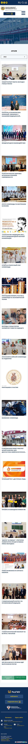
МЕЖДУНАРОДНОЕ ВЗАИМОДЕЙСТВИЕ (13, 143)
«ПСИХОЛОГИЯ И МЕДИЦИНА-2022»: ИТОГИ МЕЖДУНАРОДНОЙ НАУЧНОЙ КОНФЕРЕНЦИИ (13, 236)
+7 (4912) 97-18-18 (8, 725)
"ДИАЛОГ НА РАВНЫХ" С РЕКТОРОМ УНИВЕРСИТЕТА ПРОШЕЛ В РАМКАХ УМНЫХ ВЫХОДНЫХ (13, 542)
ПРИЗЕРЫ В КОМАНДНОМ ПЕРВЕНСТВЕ (14, 509)
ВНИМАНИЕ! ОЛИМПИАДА (10, 418)
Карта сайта (19, 717)
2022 (14, 21)
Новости (10, 21)
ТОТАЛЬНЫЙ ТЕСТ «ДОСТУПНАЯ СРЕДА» (14, 479)
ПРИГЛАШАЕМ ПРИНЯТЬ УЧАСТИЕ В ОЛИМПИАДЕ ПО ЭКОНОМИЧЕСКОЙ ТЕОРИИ (13, 297)
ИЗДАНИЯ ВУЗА (13, 702)
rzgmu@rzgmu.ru (20, 725)
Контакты (8, 717)
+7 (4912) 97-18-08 (8, 727)
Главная (4, 21)
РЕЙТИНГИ (14, 696)
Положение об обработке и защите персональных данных (6, 739)
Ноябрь (18, 21)
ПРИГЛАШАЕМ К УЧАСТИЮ (10, 387)
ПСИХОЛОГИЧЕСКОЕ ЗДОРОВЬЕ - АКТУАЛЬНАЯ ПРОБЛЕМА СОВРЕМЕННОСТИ (12, 175)
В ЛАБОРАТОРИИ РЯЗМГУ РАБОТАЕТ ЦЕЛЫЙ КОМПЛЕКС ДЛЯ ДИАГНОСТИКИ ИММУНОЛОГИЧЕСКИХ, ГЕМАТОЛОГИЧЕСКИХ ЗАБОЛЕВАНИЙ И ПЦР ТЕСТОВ (14, 452)
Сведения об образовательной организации (13, 10)
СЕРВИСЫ (8, 13)
